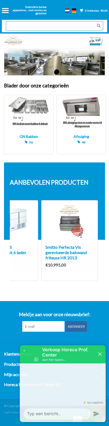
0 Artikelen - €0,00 (96, 10)
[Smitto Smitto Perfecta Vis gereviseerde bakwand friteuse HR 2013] (70, 221)
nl (67, 10)
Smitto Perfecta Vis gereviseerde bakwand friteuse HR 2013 (66, 252)
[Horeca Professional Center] (28, 41)
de (74, 10)
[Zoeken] (97, 26)
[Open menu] (5, 10)
